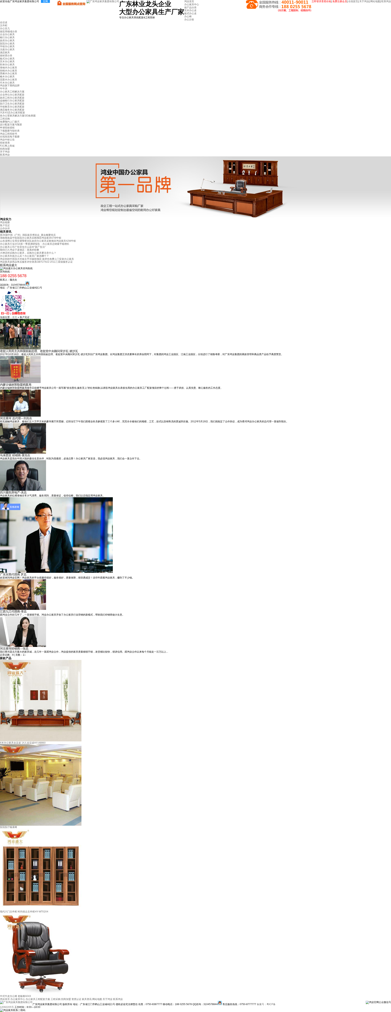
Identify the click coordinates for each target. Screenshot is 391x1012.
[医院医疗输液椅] (40, 824)
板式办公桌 (190, 13)
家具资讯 (87, 999)
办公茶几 (5, 28)
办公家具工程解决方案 (12, 91)
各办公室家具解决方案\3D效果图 (18, 115)
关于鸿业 (364, 1)
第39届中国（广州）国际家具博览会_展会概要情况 (28, 235)
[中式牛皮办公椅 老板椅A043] (40, 993)
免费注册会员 (339, 1)
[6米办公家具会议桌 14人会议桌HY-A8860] (40, 740)
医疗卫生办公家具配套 (12, 103)
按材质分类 (6, 55)
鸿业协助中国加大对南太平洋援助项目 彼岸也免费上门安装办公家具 (37, 259)
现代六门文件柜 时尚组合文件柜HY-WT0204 (24, 911)
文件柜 (3, 25)
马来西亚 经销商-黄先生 (15, 455)
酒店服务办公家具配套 (12, 109)
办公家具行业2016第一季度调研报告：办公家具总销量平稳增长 (34, 244)
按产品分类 (190, 7)
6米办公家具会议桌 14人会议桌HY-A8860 (23, 742)
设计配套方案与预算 (11, 124)
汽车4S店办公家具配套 (12, 112)
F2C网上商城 (7, 145)
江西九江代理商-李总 (13, 611)
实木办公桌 (190, 10)
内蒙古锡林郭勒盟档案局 (15, 384)
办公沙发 (189, 19)
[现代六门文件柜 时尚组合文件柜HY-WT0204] (40, 909)
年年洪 (3, 88)
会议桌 (3, 22)
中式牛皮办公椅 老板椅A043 (15, 996)
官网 (45, 1)
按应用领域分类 (8, 31)
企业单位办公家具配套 (12, 94)
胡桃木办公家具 (8, 70)
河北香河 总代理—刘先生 (16, 418)
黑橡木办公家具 (8, 73)
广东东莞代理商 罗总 (13, 574)
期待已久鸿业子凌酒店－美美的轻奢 (19, 249)
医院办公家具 (7, 43)
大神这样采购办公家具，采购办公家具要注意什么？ (28, 252)
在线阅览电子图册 (10, 136)
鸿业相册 (5, 222)
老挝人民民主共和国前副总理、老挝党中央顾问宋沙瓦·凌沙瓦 (39, 351)
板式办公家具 (7, 58)
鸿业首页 (189, 1)
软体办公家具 (7, 64)
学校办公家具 (7, 46)
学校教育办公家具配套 (12, 106)
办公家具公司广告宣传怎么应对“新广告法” (23, 247)
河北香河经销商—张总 (14, 648)
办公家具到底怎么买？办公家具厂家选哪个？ (24, 256)
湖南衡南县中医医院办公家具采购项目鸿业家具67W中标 (30, 237)
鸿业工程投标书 (8, 133)
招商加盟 (5, 148)
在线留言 (353, 1)
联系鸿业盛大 (8, 265)
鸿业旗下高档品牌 (10, 85)
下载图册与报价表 (10, 130)
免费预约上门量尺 (10, 121)
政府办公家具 (7, 40)
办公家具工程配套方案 (38, 999)
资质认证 (76, 999)
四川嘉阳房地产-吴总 (13, 492)
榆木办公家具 (7, 76)
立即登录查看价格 (321, 1)
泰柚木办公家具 (8, 67)
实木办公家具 (7, 61)
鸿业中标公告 (7, 139)
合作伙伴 (5, 228)
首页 (14, 317)
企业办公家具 (7, 34)
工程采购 (5, 118)
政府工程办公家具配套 (12, 97)
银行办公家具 (7, 37)
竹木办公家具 (7, 82)
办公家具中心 (191, 4)
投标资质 (5, 142)
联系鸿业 (386, 1)
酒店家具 (5, 52)
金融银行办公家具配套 (12, 100)
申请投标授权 (7, 127)
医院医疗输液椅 (8, 827)
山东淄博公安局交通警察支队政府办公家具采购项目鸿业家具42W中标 (38, 240)
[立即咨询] (27, 284)
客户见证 (5, 225)
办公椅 (188, 16)
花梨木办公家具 (8, 79)
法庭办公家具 (7, 49)
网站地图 (375, 1)
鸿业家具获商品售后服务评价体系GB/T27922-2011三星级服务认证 (36, 261)
